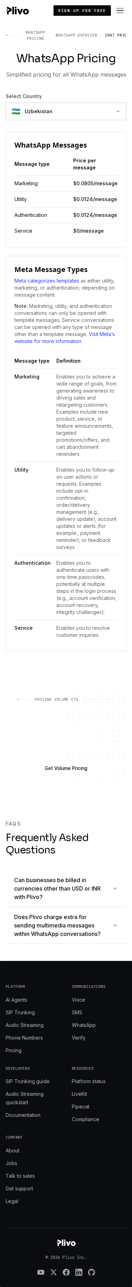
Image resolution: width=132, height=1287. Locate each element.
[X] (53, 1272)
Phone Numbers (24, 1038)
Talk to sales (20, 1176)
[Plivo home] (17, 10)
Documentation (23, 1115)
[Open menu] (120, 10)
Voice (78, 1000)
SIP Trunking (20, 1012)
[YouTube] (40, 1272)
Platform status (89, 1081)
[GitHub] (91, 1272)
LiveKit (79, 1094)
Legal (12, 1201)
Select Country (24, 96)
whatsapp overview (76, 35)
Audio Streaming (25, 1025)
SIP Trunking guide (28, 1081)
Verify (79, 1038)
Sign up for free (82, 10)
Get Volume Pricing (66, 768)
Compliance (85, 1119)
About (12, 1150)
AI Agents (16, 1000)
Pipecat (80, 1107)
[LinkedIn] (78, 1272)
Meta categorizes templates (46, 281)
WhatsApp (84, 1025)
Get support (19, 1188)
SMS (77, 1012)
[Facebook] (66, 1272)
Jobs (11, 1163)
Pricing (13, 1050)
